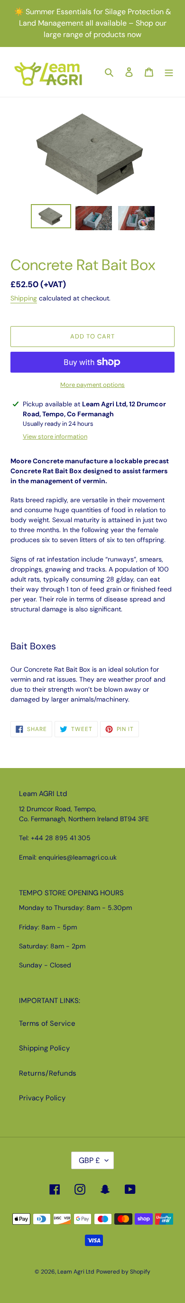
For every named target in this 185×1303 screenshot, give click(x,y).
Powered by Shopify (123, 1271)
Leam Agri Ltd (75, 1271)
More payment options (92, 385)
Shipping (23, 298)
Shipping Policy (44, 1048)
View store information (55, 436)
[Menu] (169, 72)
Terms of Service (47, 1023)
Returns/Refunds (47, 1073)
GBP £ (89, 1160)
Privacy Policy (42, 1098)
